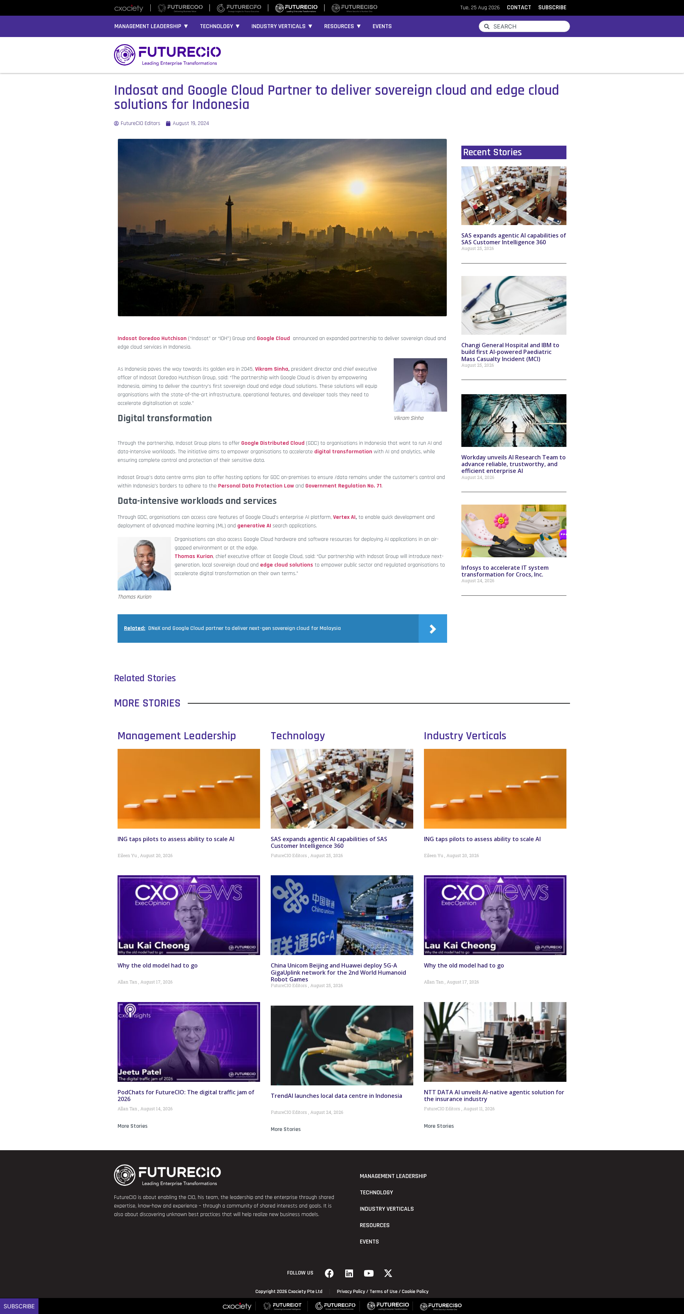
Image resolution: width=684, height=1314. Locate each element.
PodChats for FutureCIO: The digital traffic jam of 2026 (186, 1095)
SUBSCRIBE (552, 7)
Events (382, 26)
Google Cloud (273, 338)
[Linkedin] (349, 1273)
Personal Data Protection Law (256, 486)
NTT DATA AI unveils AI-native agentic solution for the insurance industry (494, 1095)
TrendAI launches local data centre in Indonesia (336, 1096)
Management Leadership (177, 736)
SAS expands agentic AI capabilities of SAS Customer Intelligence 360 (513, 238)
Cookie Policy (415, 1291)
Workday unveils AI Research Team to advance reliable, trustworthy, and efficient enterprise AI (513, 464)
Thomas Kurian (194, 556)
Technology (298, 736)
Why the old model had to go (158, 965)
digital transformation (343, 451)
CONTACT (519, 7)
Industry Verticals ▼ (283, 26)
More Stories (132, 1126)
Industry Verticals (465, 736)
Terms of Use (383, 1291)
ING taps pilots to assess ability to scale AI (176, 839)
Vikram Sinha (271, 369)
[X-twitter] (388, 1273)
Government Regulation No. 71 (343, 486)
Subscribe (19, 1306)
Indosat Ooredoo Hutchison (152, 338)
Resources (375, 1225)
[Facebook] (329, 1273)
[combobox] (524, 26)
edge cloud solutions (286, 565)
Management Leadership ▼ (151, 26)
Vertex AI (344, 517)
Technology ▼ (220, 26)
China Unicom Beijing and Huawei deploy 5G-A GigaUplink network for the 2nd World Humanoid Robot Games (338, 972)
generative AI (254, 526)
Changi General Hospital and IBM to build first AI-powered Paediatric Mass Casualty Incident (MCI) (510, 352)
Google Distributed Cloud (273, 443)
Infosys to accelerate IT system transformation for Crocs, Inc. (505, 571)
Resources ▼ (343, 26)
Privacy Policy (351, 1291)
